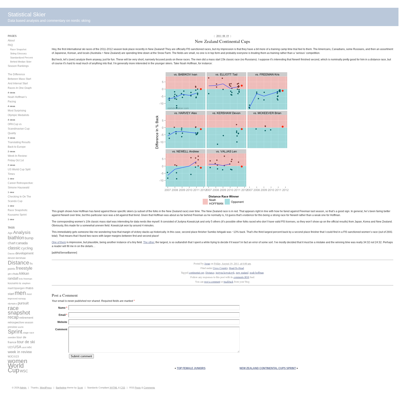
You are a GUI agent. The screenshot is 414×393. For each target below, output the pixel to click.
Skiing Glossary (18, 53)
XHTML (114, 387)
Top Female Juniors (191, 368)
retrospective (16, 322)
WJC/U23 (13, 356)
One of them (59, 242)
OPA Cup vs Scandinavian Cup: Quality (19, 129)
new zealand (242, 272)
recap (13, 317)
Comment (61, 329)
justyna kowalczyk (225, 272)
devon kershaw (17, 258)
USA (17, 347)
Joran (207, 263)
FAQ (10, 45)
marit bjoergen (16, 288)
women (17, 361)
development (24, 253)
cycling (27, 248)
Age (10, 233)
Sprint (15, 332)
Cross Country (220, 268)
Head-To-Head (236, 268)
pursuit (23, 303)
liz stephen (24, 283)
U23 (10, 347)
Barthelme (61, 387)
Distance (209, 272)
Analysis (22, 232)
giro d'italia (13, 273)
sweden (12, 337)
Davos (11, 253)
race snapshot (19, 310)
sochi (20, 327)
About (11, 40)
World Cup (16, 368)
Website (62, 322)
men (20, 293)
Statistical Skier (27, 14)
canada (22, 243)
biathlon (16, 237)
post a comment (212, 281)
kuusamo (13, 283)
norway (22, 298)
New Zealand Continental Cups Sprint (268, 368)
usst (24, 347)
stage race (28, 332)
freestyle (24, 268)
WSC (24, 371)
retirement (26, 317)
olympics (12, 303)
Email (63, 314)
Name (62, 307)
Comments (149, 387)
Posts (138, 387)
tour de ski (26, 342)
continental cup (196, 272)
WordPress (46, 387)
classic (14, 248)
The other (148, 242)
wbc (29, 347)
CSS (122, 387)
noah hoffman (257, 272)
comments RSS (241, 277)
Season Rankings (18, 65)
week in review (20, 352)
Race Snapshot (18, 49)
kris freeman (25, 278)
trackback (228, 281)
